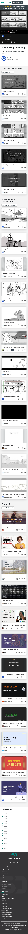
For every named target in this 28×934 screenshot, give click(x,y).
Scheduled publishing (6, 912)
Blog (2, 896)
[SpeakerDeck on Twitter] (16, 862)
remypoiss (7, 350)
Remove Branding (6, 914)
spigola (6, 423)
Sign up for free (17, 2)
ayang (6, 94)
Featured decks (5, 875)
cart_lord (6, 448)
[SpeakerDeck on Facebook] (12, 862)
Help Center (4, 894)
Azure (9, 57)
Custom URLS (5, 910)
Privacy (15, 929)
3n (5, 578)
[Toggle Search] (24, 2)
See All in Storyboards (8, 205)
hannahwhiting (8, 399)
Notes (3, 918)
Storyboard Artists (6, 884)
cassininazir (7, 603)
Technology (4, 871)
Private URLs (4, 906)
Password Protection (6, 908)
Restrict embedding (6, 916)
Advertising (4, 900)
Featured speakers (6, 877)
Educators (4, 886)
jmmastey (7, 726)
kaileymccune (8, 251)
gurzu (5, 750)
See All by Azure (6, 72)
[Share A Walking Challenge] (8, 42)
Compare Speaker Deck (7, 898)
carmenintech (8, 799)
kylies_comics (8, 300)
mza (5, 677)
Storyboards (7, 39)
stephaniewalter (9, 529)
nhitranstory (7, 374)
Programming (5, 869)
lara (5, 652)
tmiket (6, 554)
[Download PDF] (15, 42)
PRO (12, 349)
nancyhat (6, 472)
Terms (11, 929)
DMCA (20, 929)
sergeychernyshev (9, 628)
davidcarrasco (8, 701)
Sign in (9, 2)
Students (3, 888)
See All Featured (7, 507)
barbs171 (7, 227)
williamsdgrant (8, 276)
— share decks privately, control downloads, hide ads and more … (14, 7)
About (7, 929)
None (5, 813)
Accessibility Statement (14, 930)
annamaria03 (8, 497)
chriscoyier (7, 775)
